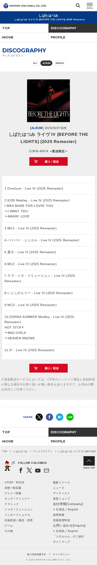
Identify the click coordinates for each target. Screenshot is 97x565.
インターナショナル (17, 514)
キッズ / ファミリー (17, 498)
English (73, 509)
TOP (6, 28)
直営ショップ (61, 498)
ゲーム (9, 525)
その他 (9, 531)
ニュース (59, 487)
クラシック (12, 504)
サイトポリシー (61, 554)
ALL (35, 63)
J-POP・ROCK (15, 482)
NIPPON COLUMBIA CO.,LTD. (24, 5)
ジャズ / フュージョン (19, 509)
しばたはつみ (20, 451)
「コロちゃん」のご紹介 (69, 536)
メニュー (89, 6)
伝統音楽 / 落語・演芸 (19, 520)
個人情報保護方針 (36, 554)
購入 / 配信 (52, 161)
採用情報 (59, 514)
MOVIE (7, 37)
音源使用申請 (61, 520)
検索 (78, 6)
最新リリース (61, 482)
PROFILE (58, 37)
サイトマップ (61, 541)
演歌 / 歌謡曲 (13, 487)
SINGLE (59, 63)
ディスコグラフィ (43, 451)
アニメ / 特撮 (13, 493)
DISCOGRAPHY (63, 28)
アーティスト (61, 493)
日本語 (60, 509)
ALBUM (46, 63)
